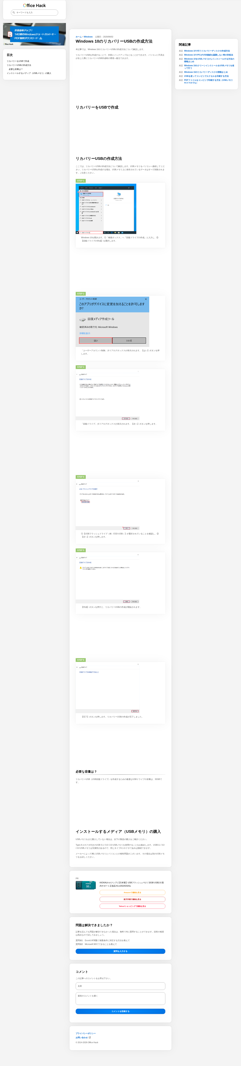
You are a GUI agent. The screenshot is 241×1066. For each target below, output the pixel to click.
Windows (88, 37)
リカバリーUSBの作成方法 (19, 65)
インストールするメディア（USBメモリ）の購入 (29, 73)
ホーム (79, 37)
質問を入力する (120, 951)
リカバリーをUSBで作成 (18, 61)
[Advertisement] (120, 1059)
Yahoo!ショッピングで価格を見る (132, 906)
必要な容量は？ (16, 69)
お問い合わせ (82, 1037)
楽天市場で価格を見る (132, 899)
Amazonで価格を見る (132, 892)
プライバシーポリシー (86, 1033)
